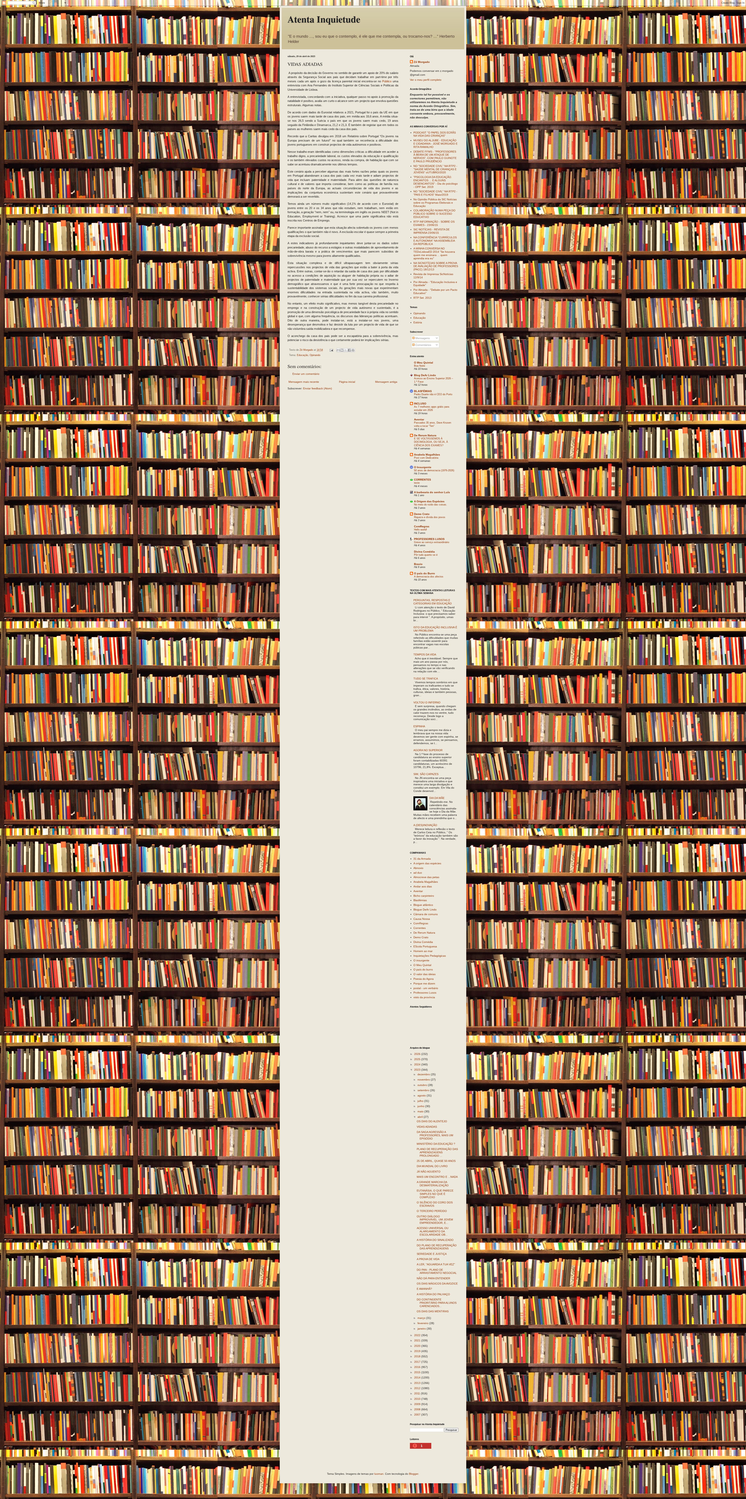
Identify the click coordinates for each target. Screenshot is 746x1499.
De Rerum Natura (425, 435)
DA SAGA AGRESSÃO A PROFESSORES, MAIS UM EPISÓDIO (435, 1135)
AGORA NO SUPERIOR (428, 750)
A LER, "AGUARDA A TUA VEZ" (436, 1264)
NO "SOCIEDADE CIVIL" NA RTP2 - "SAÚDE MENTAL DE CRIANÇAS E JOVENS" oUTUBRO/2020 (435, 169)
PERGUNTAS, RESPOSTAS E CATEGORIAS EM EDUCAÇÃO (432, 602)
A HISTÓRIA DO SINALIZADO (435, 1239)
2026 (417, 1053)
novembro (424, 1079)
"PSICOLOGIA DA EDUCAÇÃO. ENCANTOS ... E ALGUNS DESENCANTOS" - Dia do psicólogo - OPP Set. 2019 (435, 181)
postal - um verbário (425, 988)
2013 (417, 1382)
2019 (417, 1351)
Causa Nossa (421, 918)
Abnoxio (418, 868)
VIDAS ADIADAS (427, 1126)
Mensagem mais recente (303, 381)
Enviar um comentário (305, 373)
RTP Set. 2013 (422, 297)
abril (420, 1116)
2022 (417, 1335)
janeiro (422, 1328)
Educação (302, 355)
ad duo (417, 872)
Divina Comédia (424, 551)
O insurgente (421, 960)
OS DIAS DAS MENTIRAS (433, 1311)
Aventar (419, 419)
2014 (417, 1377)
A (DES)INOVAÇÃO (425, 825)
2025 (417, 1059)
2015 (417, 1372)
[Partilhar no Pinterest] (353, 350)
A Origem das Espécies (429, 501)
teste (417, 482)
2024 (417, 1064)
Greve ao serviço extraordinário (431, 542)
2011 (417, 1393)
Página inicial (347, 381)
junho (421, 1106)
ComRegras (421, 526)
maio (420, 1111)
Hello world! (420, 529)
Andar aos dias (422, 886)
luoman (378, 1473)
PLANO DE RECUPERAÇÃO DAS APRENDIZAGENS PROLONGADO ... (437, 1152)
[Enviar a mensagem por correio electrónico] (331, 350)
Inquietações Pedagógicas (429, 955)
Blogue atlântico (423, 904)
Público (386, 81)
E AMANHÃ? (424, 1288)
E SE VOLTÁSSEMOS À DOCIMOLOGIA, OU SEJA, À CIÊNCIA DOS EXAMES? (431, 442)
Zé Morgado (422, 61)
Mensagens (422, 338)
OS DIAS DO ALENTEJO (432, 1121)
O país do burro (423, 969)
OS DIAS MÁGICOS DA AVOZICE (437, 1283)
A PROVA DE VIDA (428, 1259)
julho (420, 1100)
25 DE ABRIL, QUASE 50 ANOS (436, 1160)
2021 (417, 1340)
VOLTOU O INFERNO (426, 702)
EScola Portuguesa (425, 946)
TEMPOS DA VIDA (424, 654)
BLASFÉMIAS (423, 391)
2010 (417, 1398)
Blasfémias (420, 900)
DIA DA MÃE (436, 797)
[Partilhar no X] (346, 350)
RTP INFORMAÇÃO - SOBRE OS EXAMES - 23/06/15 (434, 223)
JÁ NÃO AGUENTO (428, 1171)
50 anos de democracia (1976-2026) (434, 470)
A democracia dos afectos (428, 576)
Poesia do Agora (423, 978)
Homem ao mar (423, 951)
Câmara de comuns (425, 914)
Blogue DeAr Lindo (425, 909)
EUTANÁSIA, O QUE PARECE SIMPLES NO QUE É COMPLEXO (435, 1194)
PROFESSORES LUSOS (429, 539)
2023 (417, 1069)
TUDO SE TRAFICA (425, 678)
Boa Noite (419, 365)
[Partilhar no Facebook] (349, 350)
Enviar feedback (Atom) (317, 388)
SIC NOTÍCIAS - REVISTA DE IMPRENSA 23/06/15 (431, 231)
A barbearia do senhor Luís (432, 492)
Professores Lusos (424, 992)
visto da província (424, 997)
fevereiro (423, 1323)
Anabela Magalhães (427, 454)
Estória (417, 322)
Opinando (315, 355)
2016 (417, 1367)
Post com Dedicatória (426, 457)
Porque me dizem (424, 983)
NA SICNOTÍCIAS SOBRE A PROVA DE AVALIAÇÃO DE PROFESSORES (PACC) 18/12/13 (435, 266)
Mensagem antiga (386, 381)
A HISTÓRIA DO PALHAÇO (433, 1294)
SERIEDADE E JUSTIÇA (432, 1253)
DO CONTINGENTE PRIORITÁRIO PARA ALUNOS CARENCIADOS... (437, 1303)
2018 (417, 1356)
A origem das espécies (427, 863)
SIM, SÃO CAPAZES (425, 774)
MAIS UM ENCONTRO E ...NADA (437, 1176)
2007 (417, 1414)
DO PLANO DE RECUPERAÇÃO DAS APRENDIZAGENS (437, 1247)
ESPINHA (419, 726)
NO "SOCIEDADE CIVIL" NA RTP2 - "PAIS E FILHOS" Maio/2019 (435, 193)
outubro (422, 1085)
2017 (417, 1361)
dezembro (424, 1074)
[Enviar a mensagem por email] (338, 350)
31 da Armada (422, 858)
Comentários (423, 344)
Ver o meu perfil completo (425, 79)
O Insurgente (422, 467)
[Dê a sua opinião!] (342, 350)
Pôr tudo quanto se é (425, 554)
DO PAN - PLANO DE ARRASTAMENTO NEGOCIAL (437, 1271)
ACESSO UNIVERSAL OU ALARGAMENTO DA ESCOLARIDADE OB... (432, 1231)
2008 (417, 1409)
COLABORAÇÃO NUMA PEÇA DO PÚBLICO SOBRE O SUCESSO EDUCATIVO (434, 214)
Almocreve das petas (426, 877)
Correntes (419, 928)
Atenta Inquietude (324, 19)
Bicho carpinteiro (423, 895)
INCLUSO (420, 403)
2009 (417, 1404)
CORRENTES (422, 479)
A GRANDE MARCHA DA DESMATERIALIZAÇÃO (433, 1183)
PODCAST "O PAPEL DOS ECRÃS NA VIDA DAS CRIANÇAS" (434, 134)
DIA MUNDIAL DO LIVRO (432, 1166)
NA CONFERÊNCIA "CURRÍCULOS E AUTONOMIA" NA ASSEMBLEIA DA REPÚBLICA (435, 241)
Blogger (413, 1473)
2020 (417, 1345)
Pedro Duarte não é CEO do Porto (433, 394)
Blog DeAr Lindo (425, 375)
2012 (417, 1388)
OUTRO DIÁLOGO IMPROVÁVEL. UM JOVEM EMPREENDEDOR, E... (435, 1220)
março (421, 1317)
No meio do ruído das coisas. (430, 504)
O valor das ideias (424, 974)
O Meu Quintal (423, 362)
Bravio (418, 564)
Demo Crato (422, 514)
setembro (423, 1090)
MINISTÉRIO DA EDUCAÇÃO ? (436, 1143)
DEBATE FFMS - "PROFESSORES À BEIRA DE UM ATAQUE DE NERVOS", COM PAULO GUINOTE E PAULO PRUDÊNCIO (435, 156)
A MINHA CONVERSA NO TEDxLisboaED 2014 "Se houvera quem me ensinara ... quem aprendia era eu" (434, 253)
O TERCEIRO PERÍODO (432, 1211)
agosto (422, 1095)
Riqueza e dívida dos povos (429, 517)
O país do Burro (424, 573)
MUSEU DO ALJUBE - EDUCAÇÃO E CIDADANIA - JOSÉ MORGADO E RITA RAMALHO (435, 143)
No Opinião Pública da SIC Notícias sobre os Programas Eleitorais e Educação (435, 202)
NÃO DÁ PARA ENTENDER (433, 1278)
